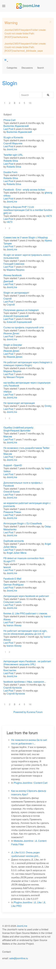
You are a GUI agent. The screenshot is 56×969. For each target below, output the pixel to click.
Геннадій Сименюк (13, 263)
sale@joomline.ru (18, 958)
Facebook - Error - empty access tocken (24, 189)
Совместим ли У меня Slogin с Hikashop (25, 237)
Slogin (9, 83)
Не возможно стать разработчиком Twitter (26, 448)
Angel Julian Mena (16, 552)
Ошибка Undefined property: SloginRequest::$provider (18, 429)
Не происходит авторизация (19, 403)
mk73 (49, 216)
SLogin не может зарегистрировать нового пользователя (26, 256)
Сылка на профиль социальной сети (23, 327)
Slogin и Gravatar (12, 344)
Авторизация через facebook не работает (26, 596)
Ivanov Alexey (14, 625)
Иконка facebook (12, 275)
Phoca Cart (9, 120)
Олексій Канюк (11, 491)
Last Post (8, 129)
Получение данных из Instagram (21, 310)
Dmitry (48, 406)
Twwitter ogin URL (13, 154)
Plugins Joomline (23, 782)
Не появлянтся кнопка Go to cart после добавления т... (29, 741)
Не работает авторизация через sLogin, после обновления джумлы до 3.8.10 (25, 632)
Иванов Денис (11, 333)
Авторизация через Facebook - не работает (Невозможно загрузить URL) (27, 663)
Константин (9, 670)
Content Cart (40, 782)
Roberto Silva (10, 160)
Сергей (7, 298)
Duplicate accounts (13, 540)
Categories (12, 67)
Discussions (27, 67)
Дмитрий (8, 281)
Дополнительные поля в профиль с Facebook (23, 484)
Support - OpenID (12, 465)
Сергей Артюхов (12, 687)
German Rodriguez (13, 584)
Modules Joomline (23, 840)
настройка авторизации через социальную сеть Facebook (26, 384)
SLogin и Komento (13, 137)
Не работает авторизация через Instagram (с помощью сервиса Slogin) (27, 363)
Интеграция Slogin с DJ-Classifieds (22, 523)
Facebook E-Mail (12, 578)
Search (40, 67)
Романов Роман (12, 512)
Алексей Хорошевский (16, 316)
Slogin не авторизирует (16, 292)
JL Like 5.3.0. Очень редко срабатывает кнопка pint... (25, 854)
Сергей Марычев (12, 143)
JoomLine (12, 149)
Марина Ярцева (15, 269)
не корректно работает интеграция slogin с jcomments (27, 504)
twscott (7, 567)
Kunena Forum (35, 712)
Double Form (10, 172)
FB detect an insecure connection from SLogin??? (23, 559)
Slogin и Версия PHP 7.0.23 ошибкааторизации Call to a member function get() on (27, 210)
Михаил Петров (15, 377)
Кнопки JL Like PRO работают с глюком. (25, 613)
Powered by (19, 712)
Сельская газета (12, 602)
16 (30, 103)
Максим (7, 436)
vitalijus (7, 391)
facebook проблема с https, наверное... (24, 681)
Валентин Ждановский (16, 126)
